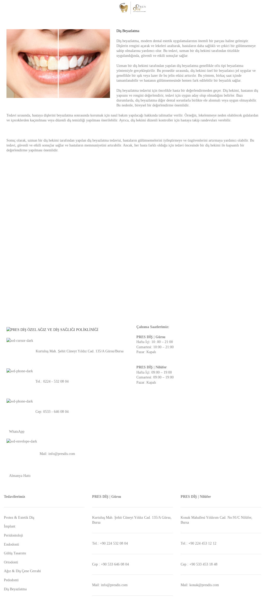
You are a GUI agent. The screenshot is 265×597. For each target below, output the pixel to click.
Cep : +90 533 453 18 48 (199, 564)
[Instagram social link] (258, 7)
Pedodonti (11, 580)
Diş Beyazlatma (15, 589)
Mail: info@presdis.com (110, 585)
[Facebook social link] (252, 7)
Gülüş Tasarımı (15, 553)
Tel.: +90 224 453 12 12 (198, 543)
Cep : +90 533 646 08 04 (110, 564)
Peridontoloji (13, 535)
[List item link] (66, 351)
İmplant (9, 526)
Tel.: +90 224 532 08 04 (110, 543)
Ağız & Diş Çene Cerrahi (22, 571)
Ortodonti (11, 562)
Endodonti (11, 544)
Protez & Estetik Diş (19, 518)
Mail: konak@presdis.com (200, 585)
